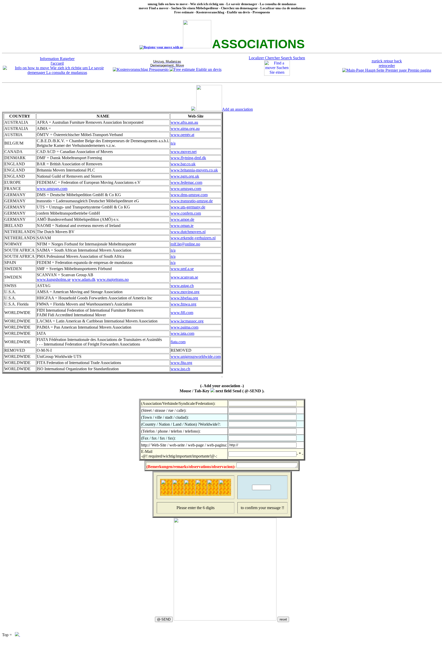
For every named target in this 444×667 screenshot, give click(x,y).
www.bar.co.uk (183, 164)
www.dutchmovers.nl (188, 232)
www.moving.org (185, 292)
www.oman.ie (182, 225)
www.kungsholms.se (54, 279)
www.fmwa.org (183, 304)
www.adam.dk (84, 279)
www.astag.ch (182, 285)
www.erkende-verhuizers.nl (193, 238)
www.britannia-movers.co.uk (194, 170)
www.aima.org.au (185, 128)
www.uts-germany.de (188, 207)
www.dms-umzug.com (189, 195)
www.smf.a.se (182, 268)
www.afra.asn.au (184, 122)
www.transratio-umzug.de (192, 201)
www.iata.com (182, 333)
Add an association (237, 109)
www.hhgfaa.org (184, 298)
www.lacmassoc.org (187, 321)
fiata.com (178, 342)
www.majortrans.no (113, 279)
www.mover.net (184, 151)
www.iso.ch (180, 369)
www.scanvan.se (184, 277)
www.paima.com (184, 327)
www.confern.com (186, 213)
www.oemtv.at (182, 134)
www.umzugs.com (52, 188)
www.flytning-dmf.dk (188, 158)
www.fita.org (181, 362)
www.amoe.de (182, 219)
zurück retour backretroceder (387, 63)
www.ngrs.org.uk (185, 176)
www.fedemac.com (186, 182)
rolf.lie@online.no (185, 244)
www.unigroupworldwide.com (196, 356)
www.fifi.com (182, 312)
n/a (173, 143)
